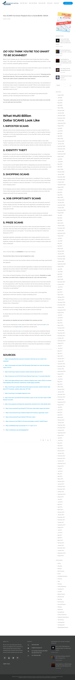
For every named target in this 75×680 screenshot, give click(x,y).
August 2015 (61, 404)
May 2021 (60, 243)
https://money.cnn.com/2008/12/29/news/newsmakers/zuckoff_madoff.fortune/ (27, 421)
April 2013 (60, 476)
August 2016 (61, 374)
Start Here (68, 3)
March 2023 (60, 197)
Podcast (56, 3)
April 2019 (60, 292)
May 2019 (60, 289)
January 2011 (61, 545)
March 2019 (60, 294)
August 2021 (61, 235)
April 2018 (60, 322)
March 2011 (60, 540)
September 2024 (61, 154)
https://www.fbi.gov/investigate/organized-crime (17, 393)
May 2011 (60, 535)
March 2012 (60, 509)
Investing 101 (61, 589)
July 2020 (60, 269)
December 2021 (61, 228)
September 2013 (61, 463)
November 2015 (61, 397)
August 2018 (61, 312)
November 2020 (61, 258)
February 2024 (61, 171)
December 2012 (61, 486)
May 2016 (60, 381)
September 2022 (61, 210)
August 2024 (61, 156)
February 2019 (61, 297)
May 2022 (60, 218)
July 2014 (60, 438)
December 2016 (61, 363)
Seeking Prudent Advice (63, 617)
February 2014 (61, 450)
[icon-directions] (18, 658)
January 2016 (61, 391)
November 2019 (61, 281)
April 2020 (60, 276)
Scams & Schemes (62, 614)
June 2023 (60, 189)
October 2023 (61, 182)
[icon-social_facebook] (5, 658)
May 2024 (60, 164)
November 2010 (61, 548)
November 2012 (61, 489)
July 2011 (60, 530)
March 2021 (60, 248)
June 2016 (60, 379)
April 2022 (60, 220)
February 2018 (61, 328)
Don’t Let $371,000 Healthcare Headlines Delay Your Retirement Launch (63, 42)
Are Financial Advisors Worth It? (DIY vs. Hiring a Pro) (66, 52)
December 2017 (61, 333)
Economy (60, 578)
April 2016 (60, 384)
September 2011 (61, 525)
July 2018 (60, 315)
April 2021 (60, 246)
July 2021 (60, 238)
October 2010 (61, 550)
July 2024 (60, 159)
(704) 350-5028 (35, 644)
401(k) (59, 563)
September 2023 (61, 184)
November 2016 (61, 366)
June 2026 (60, 100)
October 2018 (61, 307)
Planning (60, 607)
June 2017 (60, 348)
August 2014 (61, 435)
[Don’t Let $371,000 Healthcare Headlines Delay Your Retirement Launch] (57, 40)
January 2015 (61, 422)
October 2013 (61, 461)
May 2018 (60, 320)
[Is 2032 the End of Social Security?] (57, 77)
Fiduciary (50, 3)
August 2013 (61, 466)
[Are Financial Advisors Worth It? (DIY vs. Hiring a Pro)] (57, 51)
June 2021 (60, 241)
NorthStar (60, 599)
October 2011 (61, 522)
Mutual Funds (61, 596)
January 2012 (61, 514)
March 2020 (60, 279)
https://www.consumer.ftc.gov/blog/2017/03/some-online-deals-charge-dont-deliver (28, 408)
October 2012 (61, 491)
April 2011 (60, 537)
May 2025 (60, 133)
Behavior (60, 568)
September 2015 (61, 402)
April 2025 (60, 136)
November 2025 (61, 118)
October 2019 (61, 284)
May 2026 (60, 102)
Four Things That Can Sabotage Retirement (65, 69)
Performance (61, 601)
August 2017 (61, 343)
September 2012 (61, 494)
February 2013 (61, 481)
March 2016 (60, 386)
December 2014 (61, 425)
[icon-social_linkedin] (9, 658)
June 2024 (60, 161)
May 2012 (60, 504)
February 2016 (61, 389)
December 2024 (61, 146)
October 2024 (61, 151)
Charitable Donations (62, 576)
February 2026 (61, 110)
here (44, 324)
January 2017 (61, 361)
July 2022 (60, 215)
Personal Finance (62, 604)
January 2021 (61, 253)
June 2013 (60, 471)
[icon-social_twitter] (14, 658)
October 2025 (61, 120)
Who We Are (42, 3)
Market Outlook (61, 594)
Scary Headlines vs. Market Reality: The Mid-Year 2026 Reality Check (65, 61)
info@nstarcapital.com (37, 647)
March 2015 (60, 417)
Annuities (60, 566)
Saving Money (61, 612)
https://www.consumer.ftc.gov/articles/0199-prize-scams (20, 417)
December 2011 (61, 517)
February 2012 (61, 512)
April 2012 (60, 507)
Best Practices (61, 571)
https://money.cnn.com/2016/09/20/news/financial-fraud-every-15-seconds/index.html (27, 376)
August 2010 (61, 555)
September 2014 (61, 432)
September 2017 (61, 340)
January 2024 (61, 174)
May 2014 (60, 443)
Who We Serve (33, 3)
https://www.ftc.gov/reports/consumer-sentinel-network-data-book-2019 (24, 372)
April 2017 (60, 353)
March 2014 (60, 448)
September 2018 (61, 310)
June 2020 (60, 271)
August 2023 (61, 187)
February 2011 (61, 542)
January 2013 (61, 484)
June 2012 (60, 502)
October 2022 (61, 207)
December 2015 (61, 394)
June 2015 (60, 409)
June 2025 (60, 131)
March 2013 (60, 478)
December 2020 (61, 256)
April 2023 (60, 194)
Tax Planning (61, 619)
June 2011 (60, 532)
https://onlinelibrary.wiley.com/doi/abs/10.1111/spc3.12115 (21, 425)
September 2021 (61, 233)
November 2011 (61, 519)
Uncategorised (61, 622)
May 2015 (60, 412)
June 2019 (60, 287)
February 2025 (61, 141)
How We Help (23, 3)
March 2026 (60, 107)
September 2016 (61, 371)
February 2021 (61, 251)
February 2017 (61, 358)
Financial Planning (62, 586)
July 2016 (60, 376)
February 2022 (61, 225)
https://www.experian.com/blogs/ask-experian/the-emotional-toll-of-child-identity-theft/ (28, 404)
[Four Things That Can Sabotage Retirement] (57, 70)
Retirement (60, 609)
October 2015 (61, 399)
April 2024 (60, 166)
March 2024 (60, 169)
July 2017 (60, 345)
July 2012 (60, 499)
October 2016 (61, 368)
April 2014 (60, 445)
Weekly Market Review (63, 627)
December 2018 (61, 302)
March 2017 (60, 356)
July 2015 (60, 407)
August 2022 (61, 212)
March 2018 (60, 325)
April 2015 (60, 415)
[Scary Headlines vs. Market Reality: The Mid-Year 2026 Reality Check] (57, 61)
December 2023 (61, 177)
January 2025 (61, 143)
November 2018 (61, 304)
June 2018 (60, 317)
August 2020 (61, 266)
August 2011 (61, 527)
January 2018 (61, 330)
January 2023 (61, 202)
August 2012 (61, 496)
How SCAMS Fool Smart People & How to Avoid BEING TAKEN (25, 16)
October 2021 (61, 230)
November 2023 (61, 179)
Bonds (59, 573)
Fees (59, 581)
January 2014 (61, 453)
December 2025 (61, 115)
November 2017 (61, 335)
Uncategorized (61, 624)
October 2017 (61, 338)
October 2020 (61, 261)
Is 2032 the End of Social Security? (65, 76)
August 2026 (61, 95)
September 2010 (61, 553)
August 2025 (61, 125)
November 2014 (61, 427)
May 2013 (60, 473)
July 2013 (60, 468)
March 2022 (60, 223)
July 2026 (60, 97)
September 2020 (61, 264)
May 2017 (60, 351)
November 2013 (61, 458)
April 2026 (60, 105)
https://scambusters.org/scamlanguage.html (17, 430)
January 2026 (61, 113)
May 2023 (60, 192)
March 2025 (60, 138)
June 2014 (60, 440)
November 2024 (61, 148)
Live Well (60, 591)
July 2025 (60, 128)
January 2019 (61, 299)
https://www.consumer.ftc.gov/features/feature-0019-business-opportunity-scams (27, 412)
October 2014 (61, 430)
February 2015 (61, 420)
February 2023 (61, 200)
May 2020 (60, 274)
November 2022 (61, 205)
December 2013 (61, 455)
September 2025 (61, 123)
